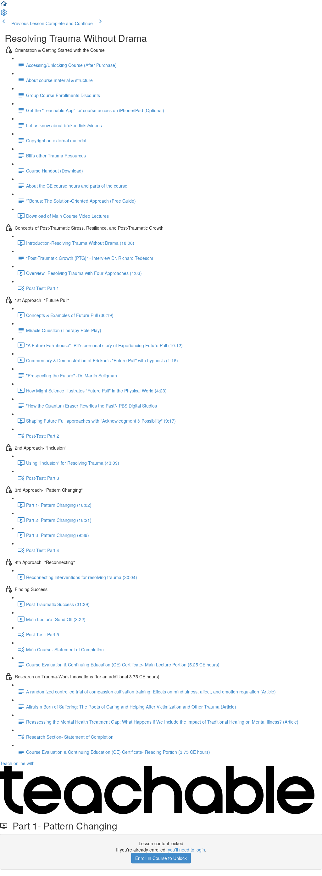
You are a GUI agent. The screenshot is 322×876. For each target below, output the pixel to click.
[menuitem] (4, 14)
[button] (4, 6)
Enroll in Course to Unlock (161, 858)
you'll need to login (186, 849)
